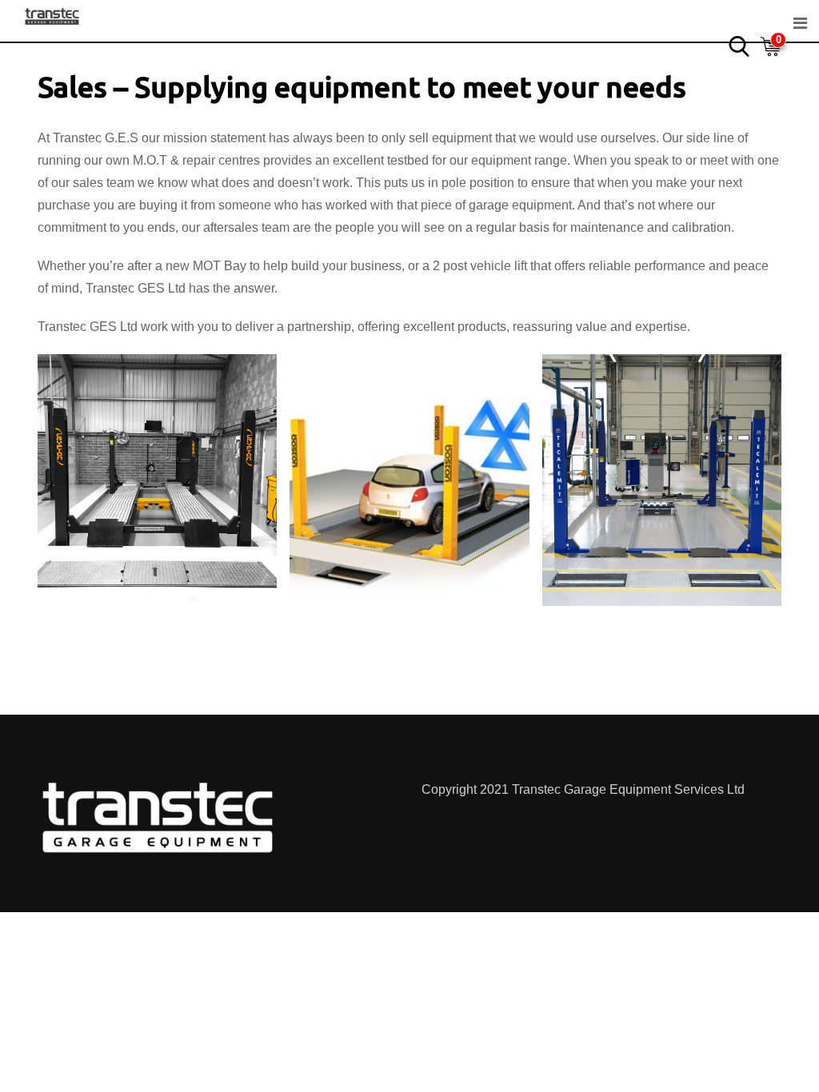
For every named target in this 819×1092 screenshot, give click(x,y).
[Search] (739, 45)
